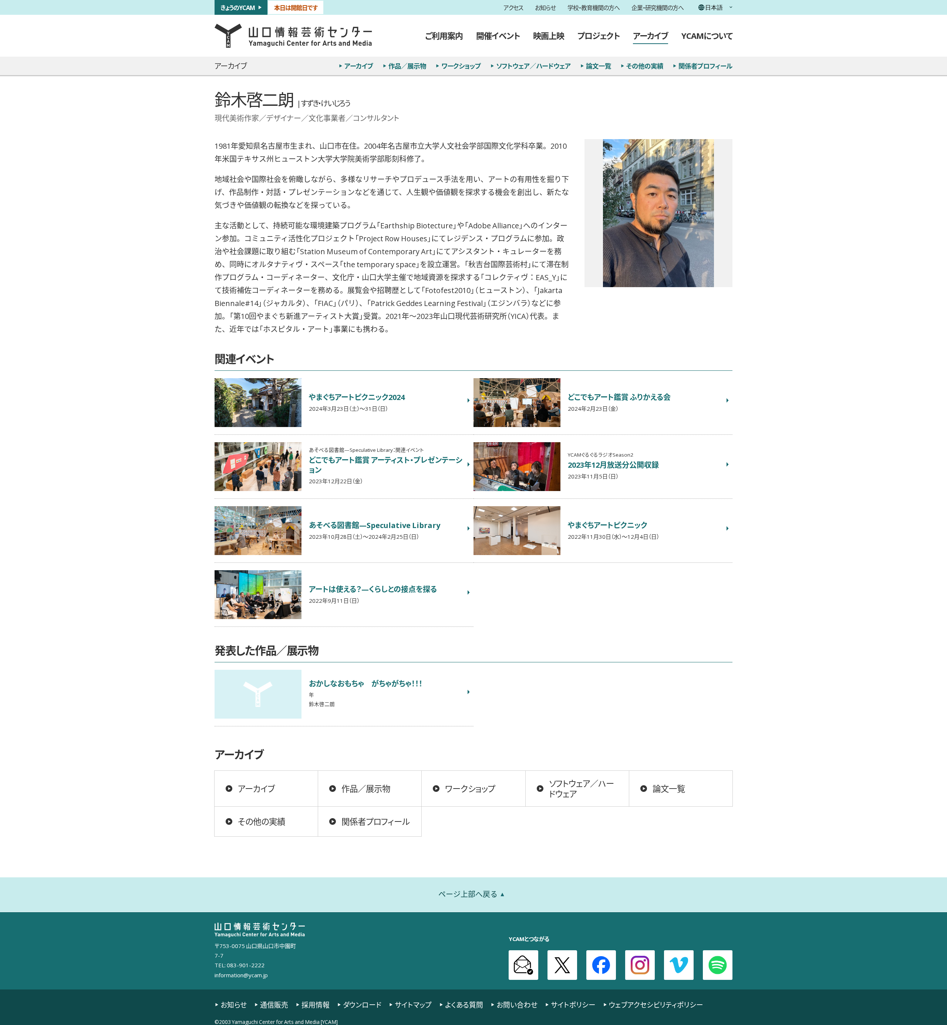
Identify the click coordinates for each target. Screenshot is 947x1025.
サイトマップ (413, 1004)
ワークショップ (461, 66)
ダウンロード (362, 1004)
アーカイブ (650, 35)
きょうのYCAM (237, 7)
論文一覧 (598, 66)
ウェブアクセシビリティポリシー (656, 1004)
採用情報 (315, 1004)
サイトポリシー (573, 1004)
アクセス (513, 7)
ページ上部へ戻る (468, 894)
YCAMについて (706, 35)
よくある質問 (464, 1004)
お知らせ (545, 7)
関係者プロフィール (705, 66)
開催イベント (498, 35)
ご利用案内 (444, 35)
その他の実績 (644, 66)
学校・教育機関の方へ (593, 7)
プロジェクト (598, 35)
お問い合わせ (516, 1004)
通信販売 (274, 1004)
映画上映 (548, 35)
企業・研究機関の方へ (657, 7)
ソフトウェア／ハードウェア (533, 66)
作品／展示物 (407, 66)
